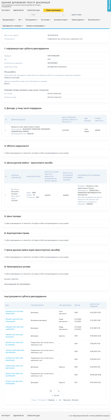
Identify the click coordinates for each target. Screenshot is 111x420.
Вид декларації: (8, 20)
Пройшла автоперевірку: (35, 26)
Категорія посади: (60, 20)
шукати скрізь (77, 15)
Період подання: (77, 20)
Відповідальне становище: (12, 26)
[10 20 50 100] (54, 391)
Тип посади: (45, 20)
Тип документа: (30, 20)
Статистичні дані (33, 10)
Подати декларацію (53, 10)
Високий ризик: (93, 20)
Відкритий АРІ (18, 10)
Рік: (20, 20)
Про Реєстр (6, 10)
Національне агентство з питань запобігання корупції (91, 415)
